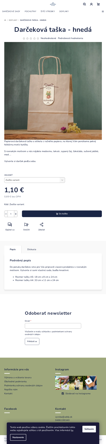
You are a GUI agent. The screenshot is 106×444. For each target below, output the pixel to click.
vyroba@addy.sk (63, 416)
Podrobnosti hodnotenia (70, 38)
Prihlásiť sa (32, 341)
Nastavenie (18, 437)
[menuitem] (11, 11)
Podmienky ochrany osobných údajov (23, 385)
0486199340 (62, 420)
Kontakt (8, 393)
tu (72, 430)
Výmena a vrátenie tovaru (18, 377)
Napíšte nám (11, 389)
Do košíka (63, 213)
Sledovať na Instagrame (78, 393)
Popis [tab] (13, 249)
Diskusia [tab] (31, 249)
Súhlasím (89, 429)
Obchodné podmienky (15, 381)
